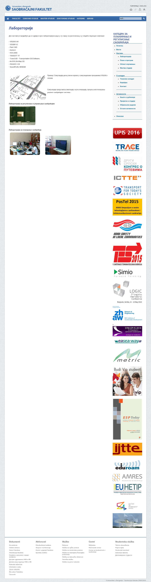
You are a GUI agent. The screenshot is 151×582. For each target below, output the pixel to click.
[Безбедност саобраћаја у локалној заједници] (127, 239)
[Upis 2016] (127, 138)
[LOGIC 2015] (127, 302)
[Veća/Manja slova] (144, 10)
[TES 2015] (127, 264)
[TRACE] (127, 153)
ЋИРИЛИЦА (134, 6)
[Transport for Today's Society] (127, 195)
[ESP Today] (127, 439)
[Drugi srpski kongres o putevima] (127, 170)
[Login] (135, 10)
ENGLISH (143, 6)
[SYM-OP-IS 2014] (127, 336)
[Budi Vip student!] (127, 395)
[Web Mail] (131, 10)
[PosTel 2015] (127, 215)
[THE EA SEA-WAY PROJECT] (127, 343)
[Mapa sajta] (140, 10)
